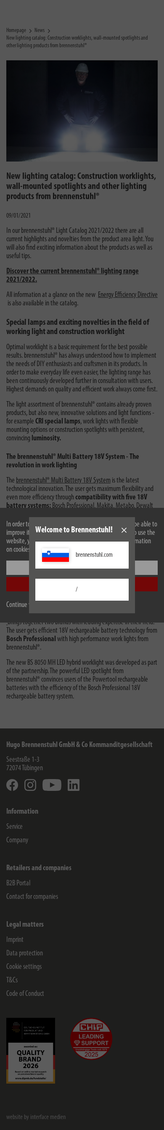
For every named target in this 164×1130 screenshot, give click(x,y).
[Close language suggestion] (124, 530)
